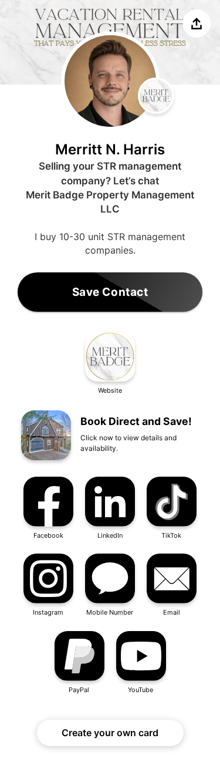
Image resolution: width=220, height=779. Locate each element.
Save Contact (110, 292)
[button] (110, 363)
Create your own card (110, 732)
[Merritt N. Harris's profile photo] (110, 81)
